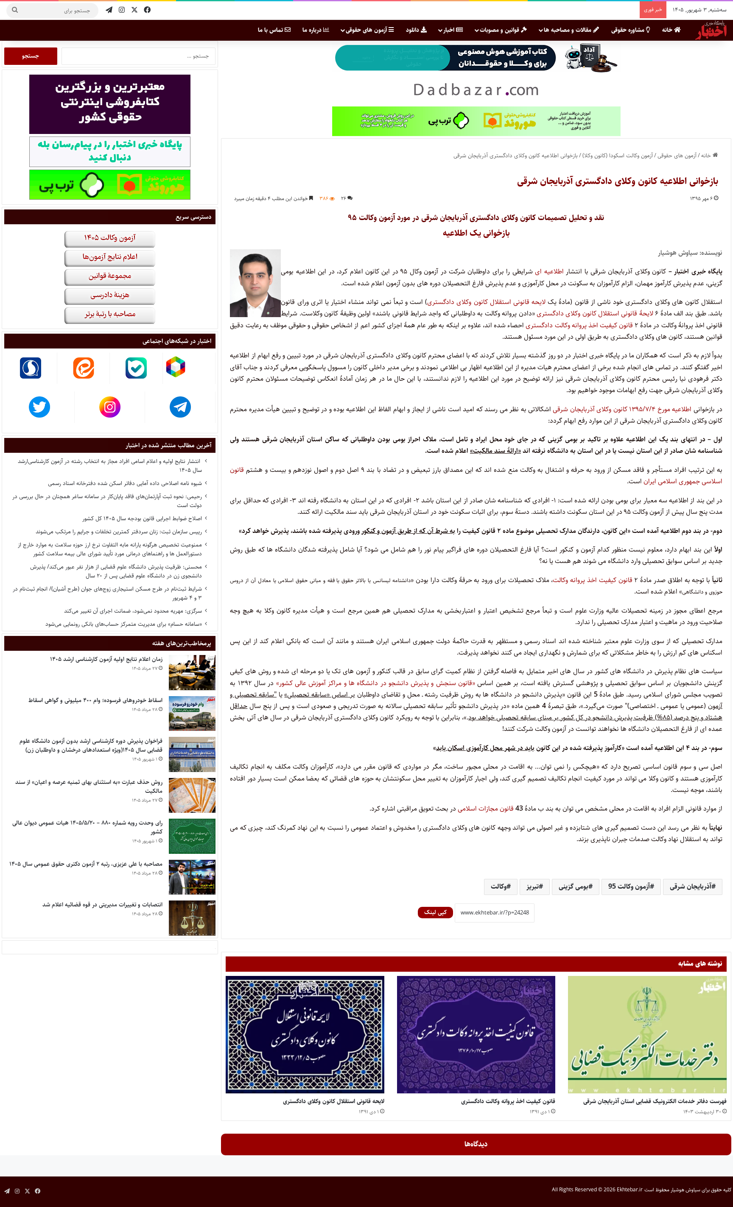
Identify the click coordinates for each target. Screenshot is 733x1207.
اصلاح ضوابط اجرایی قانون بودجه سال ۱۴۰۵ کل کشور (142, 518)
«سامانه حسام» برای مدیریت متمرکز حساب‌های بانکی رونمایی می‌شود (123, 624)
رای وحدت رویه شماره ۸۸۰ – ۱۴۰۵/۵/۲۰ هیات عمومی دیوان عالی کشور (87, 827)
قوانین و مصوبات (500, 30)
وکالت (498, 886)
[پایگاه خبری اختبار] (711, 30)
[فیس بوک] (147, 10)
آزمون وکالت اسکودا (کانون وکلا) (617, 155)
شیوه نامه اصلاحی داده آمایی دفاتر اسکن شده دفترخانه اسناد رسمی (125, 483)
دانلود (413, 30)
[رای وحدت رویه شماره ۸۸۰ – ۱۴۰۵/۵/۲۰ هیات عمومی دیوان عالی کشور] (192, 836)
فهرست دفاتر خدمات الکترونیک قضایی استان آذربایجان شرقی (655, 1101)
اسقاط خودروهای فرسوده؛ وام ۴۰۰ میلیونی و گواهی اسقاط (95, 700)
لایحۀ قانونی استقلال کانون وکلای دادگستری (595, 313)
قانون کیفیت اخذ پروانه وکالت (592, 580)
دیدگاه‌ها (476, 1144)
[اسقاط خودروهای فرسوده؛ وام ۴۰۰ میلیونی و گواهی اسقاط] (192, 713)
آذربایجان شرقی (690, 886)
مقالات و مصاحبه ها (568, 30)
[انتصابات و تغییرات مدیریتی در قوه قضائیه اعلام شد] (192, 918)
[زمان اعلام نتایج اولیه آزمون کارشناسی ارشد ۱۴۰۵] (192, 672)
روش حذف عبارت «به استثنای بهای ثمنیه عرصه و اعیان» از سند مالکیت (88, 787)
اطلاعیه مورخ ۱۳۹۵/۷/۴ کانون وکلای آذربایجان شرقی (622, 409)
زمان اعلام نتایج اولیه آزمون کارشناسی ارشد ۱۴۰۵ (106, 659)
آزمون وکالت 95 (629, 886)
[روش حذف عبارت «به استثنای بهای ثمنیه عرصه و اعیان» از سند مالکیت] (192, 795)
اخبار (449, 30)
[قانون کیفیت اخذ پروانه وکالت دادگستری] (476, 1034)
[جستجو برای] (14, 10)
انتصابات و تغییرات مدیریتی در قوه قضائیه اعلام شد (102, 904)
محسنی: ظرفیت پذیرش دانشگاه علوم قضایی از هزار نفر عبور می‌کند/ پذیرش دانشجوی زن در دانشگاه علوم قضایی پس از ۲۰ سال (116, 571)
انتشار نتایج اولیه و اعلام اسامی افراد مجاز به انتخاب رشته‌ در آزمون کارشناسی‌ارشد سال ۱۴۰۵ (110, 466)
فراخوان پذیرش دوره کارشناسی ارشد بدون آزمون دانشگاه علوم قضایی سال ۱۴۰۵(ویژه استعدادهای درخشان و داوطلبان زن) (91, 745)
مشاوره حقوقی (628, 30)
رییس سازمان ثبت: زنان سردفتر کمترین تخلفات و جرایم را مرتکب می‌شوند (119, 531)
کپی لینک (435, 912)
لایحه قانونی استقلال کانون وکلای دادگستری (486, 302)
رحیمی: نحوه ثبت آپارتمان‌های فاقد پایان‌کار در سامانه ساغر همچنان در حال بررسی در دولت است (107, 501)
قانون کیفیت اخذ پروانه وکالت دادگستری (579, 325)
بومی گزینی (573, 886)
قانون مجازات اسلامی (486, 808)
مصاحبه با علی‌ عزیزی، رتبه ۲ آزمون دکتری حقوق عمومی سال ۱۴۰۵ (85, 864)
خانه (668, 30)
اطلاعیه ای (549, 271)
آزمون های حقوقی (367, 30)
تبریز (532, 886)
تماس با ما (271, 30)
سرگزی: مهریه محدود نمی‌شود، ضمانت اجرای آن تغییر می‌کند (133, 611)
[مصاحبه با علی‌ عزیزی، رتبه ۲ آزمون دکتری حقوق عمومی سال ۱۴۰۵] (192, 877)
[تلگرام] (109, 10)
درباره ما (312, 30)
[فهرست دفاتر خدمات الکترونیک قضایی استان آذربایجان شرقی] (647, 1034)
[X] (134, 10)
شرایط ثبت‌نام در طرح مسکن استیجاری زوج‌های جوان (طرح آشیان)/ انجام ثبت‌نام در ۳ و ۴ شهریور (107, 593)
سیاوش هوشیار (685, 1190)
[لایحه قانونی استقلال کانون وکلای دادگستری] (305, 1034)
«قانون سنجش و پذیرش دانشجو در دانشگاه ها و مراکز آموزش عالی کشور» (375, 683)
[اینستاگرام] (121, 10)
